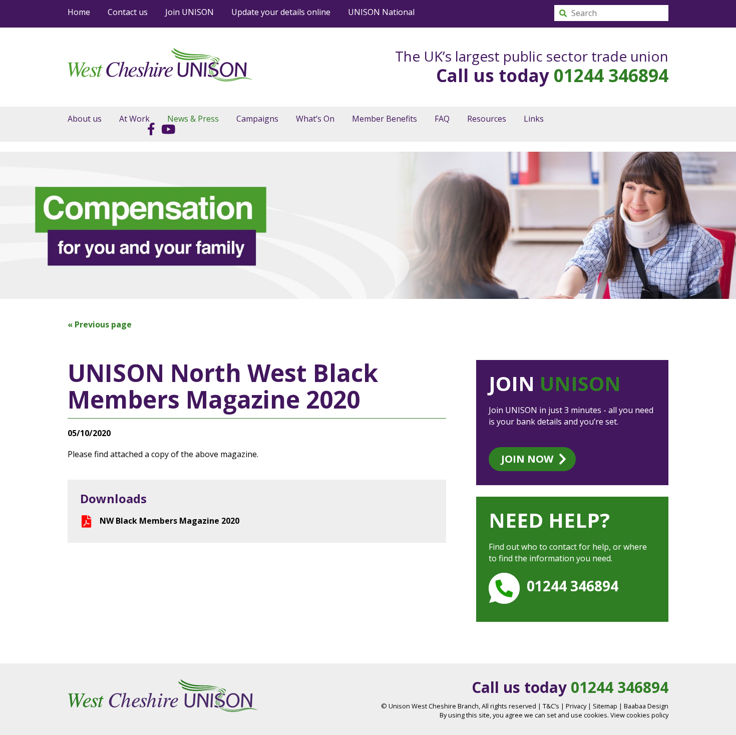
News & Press (193, 118)
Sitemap (605, 705)
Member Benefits (384, 118)
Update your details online (280, 12)
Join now (527, 459)
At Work (134, 118)
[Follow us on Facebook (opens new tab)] (149, 128)
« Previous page (100, 324)
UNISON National (381, 12)
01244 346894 (611, 75)
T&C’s (551, 705)
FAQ (442, 118)
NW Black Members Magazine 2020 (169, 520)
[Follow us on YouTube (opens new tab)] (166, 128)
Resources (486, 118)
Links (534, 118)
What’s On (315, 118)
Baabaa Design (646, 705)
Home (79, 12)
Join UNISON (189, 12)
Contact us (128, 12)
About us (85, 118)
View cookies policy (639, 714)
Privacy (576, 705)
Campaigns (257, 118)
